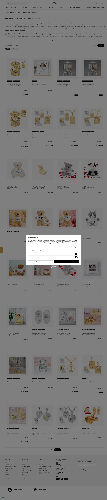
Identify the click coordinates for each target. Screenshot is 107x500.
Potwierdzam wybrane (40, 261)
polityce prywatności (60, 242)
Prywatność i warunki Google (56, 243)
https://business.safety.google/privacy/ (36, 244)
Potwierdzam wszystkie (66, 261)
